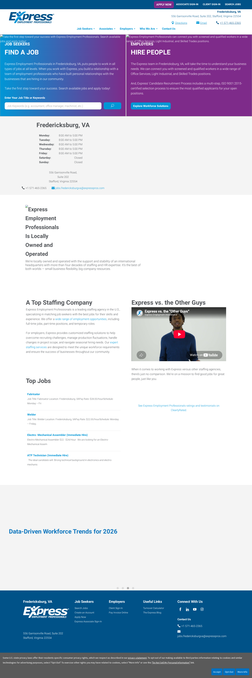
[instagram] (202, 609)
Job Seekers (84, 28)
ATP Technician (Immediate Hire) (47, 455)
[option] (126, 535)
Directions (181, 23)
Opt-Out (229, 671)
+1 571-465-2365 (230, 23)
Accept (217, 671)
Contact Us (168, 28)
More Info (242, 671)
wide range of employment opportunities (81, 319)
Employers (126, 28)
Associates (106, 28)
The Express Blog (152, 612)
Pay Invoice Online (118, 612)
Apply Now (163, 4)
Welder (31, 414)
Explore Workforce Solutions (150, 106)
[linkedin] (187, 609)
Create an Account (84, 612)
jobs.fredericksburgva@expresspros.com (79, 188)
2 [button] (123, 588)
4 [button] (133, 588)
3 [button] (128, 588)
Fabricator (33, 394)
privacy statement (137, 657)
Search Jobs (233, 4)
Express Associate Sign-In (88, 621)
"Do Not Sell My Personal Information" (171, 662)
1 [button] (118, 588)
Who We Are (147, 28)
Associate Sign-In (187, 4)
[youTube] (195, 609)
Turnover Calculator (153, 608)
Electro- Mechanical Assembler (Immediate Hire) (57, 435)
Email (203, 23)
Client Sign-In (211, 4)
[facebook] (180, 609)
